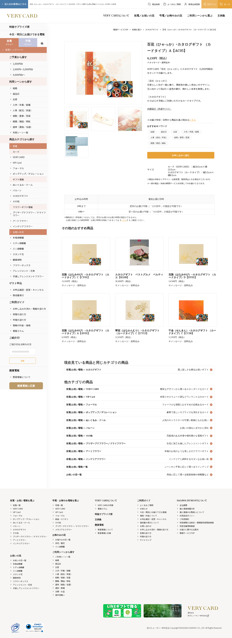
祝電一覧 (17, 505)
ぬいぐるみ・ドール (23, 184)
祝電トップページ (14, 50)
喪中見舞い (60, 595)
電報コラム (18, 330)
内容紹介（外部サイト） (159, 108)
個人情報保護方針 (187, 508)
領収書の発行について (149, 522)
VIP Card (17, 162)
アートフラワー (20, 220)
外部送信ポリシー (187, 515)
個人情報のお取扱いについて (192, 512)
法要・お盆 (60, 591)
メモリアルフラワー (63, 529)
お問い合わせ (145, 526)
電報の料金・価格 (21, 325)
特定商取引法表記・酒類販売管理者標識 (197, 522)
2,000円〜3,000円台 (23, 69)
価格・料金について (148, 515)
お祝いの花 (18, 232)
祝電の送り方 (19, 314)
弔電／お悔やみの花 (170, 15)
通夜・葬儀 (60, 588)
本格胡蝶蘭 (18, 237)
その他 (16, 201)
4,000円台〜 (19, 74)
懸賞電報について (21, 377)
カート (227, 4)
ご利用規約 (184, 519)
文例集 (221, 15)
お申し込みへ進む (181, 155)
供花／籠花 (60, 543)
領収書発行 (18, 295)
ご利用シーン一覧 (62, 556)
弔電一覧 (59, 505)
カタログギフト (20, 195)
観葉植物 (17, 259)
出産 (15, 99)
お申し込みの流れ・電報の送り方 (29, 308)
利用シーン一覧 (20, 132)
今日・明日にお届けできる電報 (27, 34)
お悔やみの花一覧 (62, 539)
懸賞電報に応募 (26, 385)
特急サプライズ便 (19, 26)
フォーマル (18, 168)
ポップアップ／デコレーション (28, 173)
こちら (192, 119)
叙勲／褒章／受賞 (21, 115)
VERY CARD (19, 157)
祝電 (15, 146)
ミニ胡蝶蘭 (18, 248)
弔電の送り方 (19, 319)
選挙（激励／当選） (23, 127)
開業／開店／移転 (21, 121)
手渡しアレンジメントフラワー (28, 276)
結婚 (15, 88)
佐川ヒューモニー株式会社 (197, 616)
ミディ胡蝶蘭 (19, 243)
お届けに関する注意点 (189, 529)
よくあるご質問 (146, 505)
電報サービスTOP (120, 29)
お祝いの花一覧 (19, 560)
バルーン (17, 190)
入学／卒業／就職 (21, 104)
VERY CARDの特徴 (105, 505)
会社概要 (183, 505)
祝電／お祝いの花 (144, 15)
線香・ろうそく (61, 519)
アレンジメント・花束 (24, 270)
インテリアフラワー (23, 226)
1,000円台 (18, 63)
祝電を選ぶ (137, 29)
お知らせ (144, 508)
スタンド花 (18, 254)
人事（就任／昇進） (23, 110)
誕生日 (16, 93)
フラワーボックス (21, 265)
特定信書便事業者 (187, 526)
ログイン (211, 4)
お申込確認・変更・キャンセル (28, 289)
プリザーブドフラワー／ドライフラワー (29, 214)
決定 (22, 360)
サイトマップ (145, 540)
